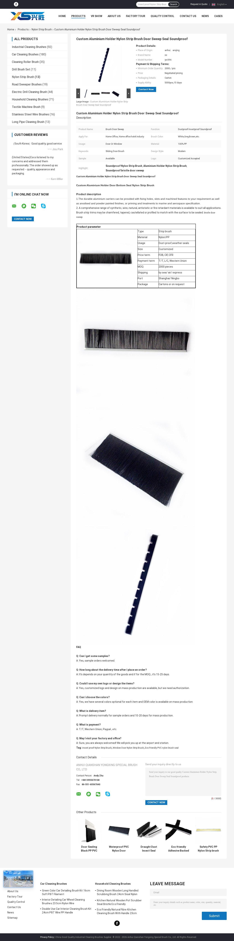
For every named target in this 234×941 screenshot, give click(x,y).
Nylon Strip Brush (42, 29)
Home (62, 16)
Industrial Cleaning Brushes (29, 47)
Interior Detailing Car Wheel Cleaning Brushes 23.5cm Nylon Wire (63, 901)
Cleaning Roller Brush (25, 62)
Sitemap (12, 917)
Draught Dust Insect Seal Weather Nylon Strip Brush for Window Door (149, 848)
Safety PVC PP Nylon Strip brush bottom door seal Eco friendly (208, 848)
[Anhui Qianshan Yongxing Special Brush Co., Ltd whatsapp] (26, 206)
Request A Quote (198, 4)
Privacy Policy (47, 937)
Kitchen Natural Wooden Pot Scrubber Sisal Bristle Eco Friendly (119, 902)
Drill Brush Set (21, 69)
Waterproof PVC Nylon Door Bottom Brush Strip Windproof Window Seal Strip (119, 848)
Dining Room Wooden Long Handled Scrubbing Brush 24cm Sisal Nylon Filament (117, 893)
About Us (114, 16)
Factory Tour (135, 16)
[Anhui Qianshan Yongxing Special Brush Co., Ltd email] (16, 206)
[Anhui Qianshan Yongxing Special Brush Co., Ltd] (27, 16)
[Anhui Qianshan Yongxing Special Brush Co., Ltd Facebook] (16, 4)
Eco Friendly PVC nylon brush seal (162, 748)
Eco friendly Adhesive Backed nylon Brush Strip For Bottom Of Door (178, 848)
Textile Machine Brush (26, 107)
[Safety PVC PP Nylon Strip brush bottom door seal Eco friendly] (208, 831)
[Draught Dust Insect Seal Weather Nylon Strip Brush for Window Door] (149, 831)
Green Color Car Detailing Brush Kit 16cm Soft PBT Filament (66, 892)
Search (173, 4)
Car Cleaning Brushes (25, 54)
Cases (218, 16)
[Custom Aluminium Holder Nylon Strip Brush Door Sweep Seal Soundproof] (101, 66)
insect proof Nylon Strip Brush (97, 748)
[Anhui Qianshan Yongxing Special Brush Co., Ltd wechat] (35, 206)
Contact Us (188, 16)
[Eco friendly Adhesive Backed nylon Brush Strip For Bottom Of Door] (178, 831)
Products (78, 16)
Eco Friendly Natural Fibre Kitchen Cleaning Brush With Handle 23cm (117, 911)
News (205, 16)
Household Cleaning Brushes (30, 99)
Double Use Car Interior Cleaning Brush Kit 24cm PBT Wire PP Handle (66, 910)
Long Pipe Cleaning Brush (28, 122)
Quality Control (162, 16)
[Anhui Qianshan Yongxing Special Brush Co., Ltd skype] (45, 206)
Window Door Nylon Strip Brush (128, 748)
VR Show (96, 16)
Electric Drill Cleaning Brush (29, 92)
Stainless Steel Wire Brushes (30, 114)
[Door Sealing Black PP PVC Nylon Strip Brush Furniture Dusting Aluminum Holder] (89, 831)
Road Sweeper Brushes (27, 84)
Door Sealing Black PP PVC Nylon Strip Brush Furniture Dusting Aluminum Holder (89, 848)
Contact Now (146, 89)
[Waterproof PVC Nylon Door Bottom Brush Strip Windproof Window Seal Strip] (119, 831)
